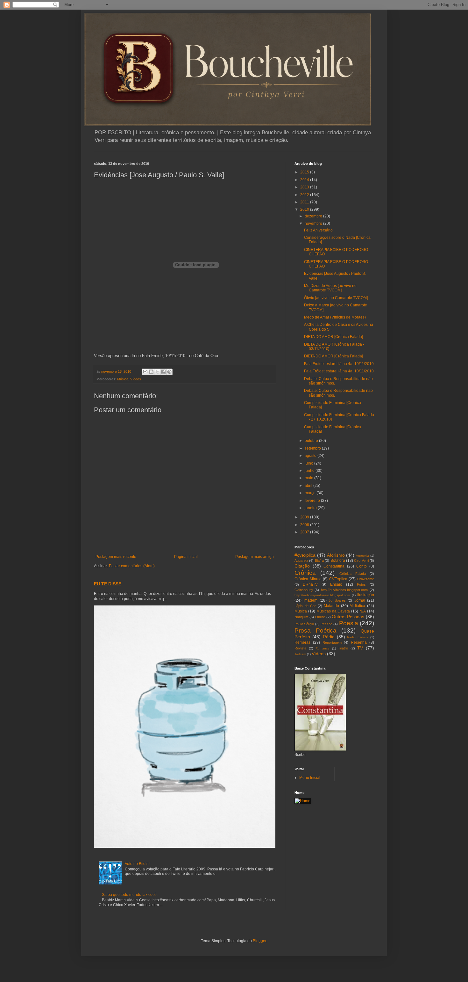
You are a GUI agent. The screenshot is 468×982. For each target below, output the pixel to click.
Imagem (310, 600)
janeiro (311, 508)
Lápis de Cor (305, 606)
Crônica (305, 572)
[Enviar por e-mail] (145, 372)
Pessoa (326, 624)
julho (309, 463)
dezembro (314, 216)
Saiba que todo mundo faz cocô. (130, 894)
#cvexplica (305, 555)
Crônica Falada (352, 573)
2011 (305, 202)
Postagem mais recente (116, 556)
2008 (305, 525)
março (310, 493)
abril (309, 485)
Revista (300, 648)
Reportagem (332, 642)
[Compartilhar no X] (157, 372)
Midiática (357, 606)
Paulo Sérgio (304, 624)
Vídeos (135, 379)
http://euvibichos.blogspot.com (344, 590)
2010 (305, 209)
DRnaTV (310, 584)
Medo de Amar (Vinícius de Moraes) (335, 317)
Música (122, 379)
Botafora (337, 560)
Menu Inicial (309, 777)
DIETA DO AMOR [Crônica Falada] (333, 336)
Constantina (333, 566)
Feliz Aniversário (318, 230)
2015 (305, 172)
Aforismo (336, 555)
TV (360, 647)
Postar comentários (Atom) (132, 566)
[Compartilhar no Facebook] (163, 372)
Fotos (361, 584)
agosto (311, 455)
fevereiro (313, 500)
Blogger (259, 941)
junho (310, 470)
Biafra (319, 560)
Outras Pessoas (348, 616)
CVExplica (338, 579)
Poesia (348, 623)
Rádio (329, 636)
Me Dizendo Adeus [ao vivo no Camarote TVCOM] (330, 287)
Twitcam (300, 654)
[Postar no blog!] (151, 372)
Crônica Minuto (308, 579)
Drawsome (365, 579)
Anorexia (362, 555)
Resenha (359, 642)
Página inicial (186, 556)
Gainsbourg (303, 590)
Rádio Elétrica (357, 637)
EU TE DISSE (107, 583)
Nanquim (301, 617)
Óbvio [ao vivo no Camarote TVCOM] (336, 298)
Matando (331, 606)
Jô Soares (337, 600)
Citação (302, 565)
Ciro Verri (361, 560)
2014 (305, 180)
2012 (305, 195)
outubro (312, 440)
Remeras (302, 642)
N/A (362, 611)
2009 (305, 517)
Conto (361, 566)
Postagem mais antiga (254, 556)
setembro (313, 448)
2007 (305, 532)
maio (309, 478)
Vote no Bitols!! (137, 863)
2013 (305, 187)
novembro (314, 223)
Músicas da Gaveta (333, 611)
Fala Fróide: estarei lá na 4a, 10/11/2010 (339, 364)
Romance (323, 648)
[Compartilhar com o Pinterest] (169, 372)
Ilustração (365, 595)
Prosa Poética (315, 630)
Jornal (359, 600)
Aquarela (301, 560)
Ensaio (336, 584)
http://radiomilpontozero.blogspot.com (322, 595)
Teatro (343, 648)
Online (320, 617)
